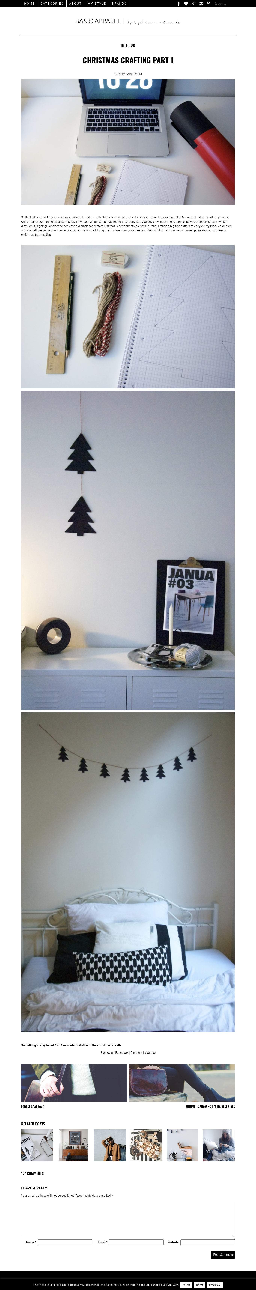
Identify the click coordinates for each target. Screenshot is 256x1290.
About (75, 3)
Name (31, 1242)
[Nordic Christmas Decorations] (146, 1145)
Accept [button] (186, 1284)
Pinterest (136, 1052)
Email (102, 1242)
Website (173, 1242)
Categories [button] (52, 3)
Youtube (150, 1052)
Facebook (121, 1052)
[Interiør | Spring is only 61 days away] (37, 1145)
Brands (119, 3)
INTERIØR (128, 45)
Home (29, 3)
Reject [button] (199, 1284)
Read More (215, 1284)
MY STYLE (97, 3)
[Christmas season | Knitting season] (219, 1145)
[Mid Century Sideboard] (73, 1145)
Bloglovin (106, 1052)
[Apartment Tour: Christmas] (182, 1145)
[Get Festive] (110, 1145)
